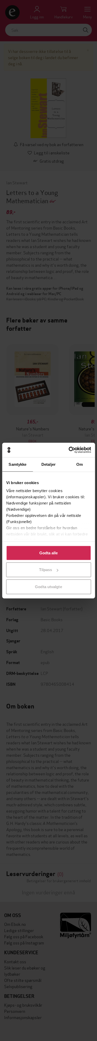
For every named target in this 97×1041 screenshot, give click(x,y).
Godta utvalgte (48, 586)
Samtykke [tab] (17, 464)
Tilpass (45, 569)
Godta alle (48, 552)
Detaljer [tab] (48, 464)
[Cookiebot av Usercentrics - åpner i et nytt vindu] (69, 450)
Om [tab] (79, 464)
